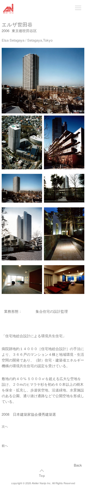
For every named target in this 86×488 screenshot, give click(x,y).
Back (78, 465)
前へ (5, 446)
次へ (5, 426)
